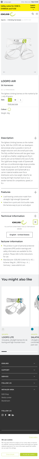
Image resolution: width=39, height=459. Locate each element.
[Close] (35, 222)
